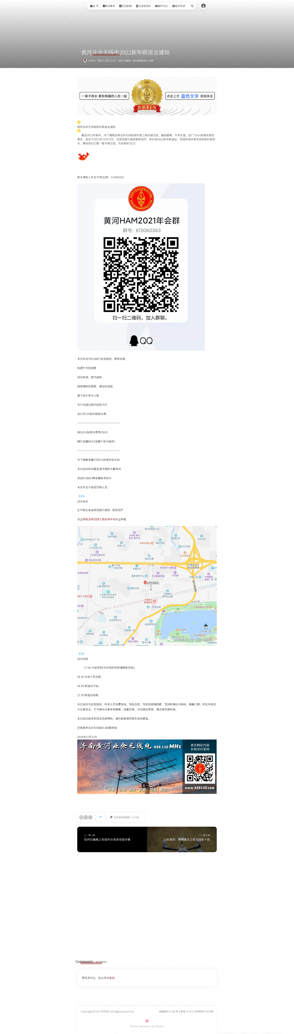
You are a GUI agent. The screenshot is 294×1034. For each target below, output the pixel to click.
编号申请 (180, 6)
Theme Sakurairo (140, 1026)
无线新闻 (126, 6)
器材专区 (163, 6)
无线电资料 (144, 6)
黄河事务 (110, 6)
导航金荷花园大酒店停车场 (99, 519)
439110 (91, 60)
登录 (112, 978)
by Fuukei (158, 1026)
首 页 (96, 6)
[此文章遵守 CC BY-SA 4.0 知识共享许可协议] (85, 817)
